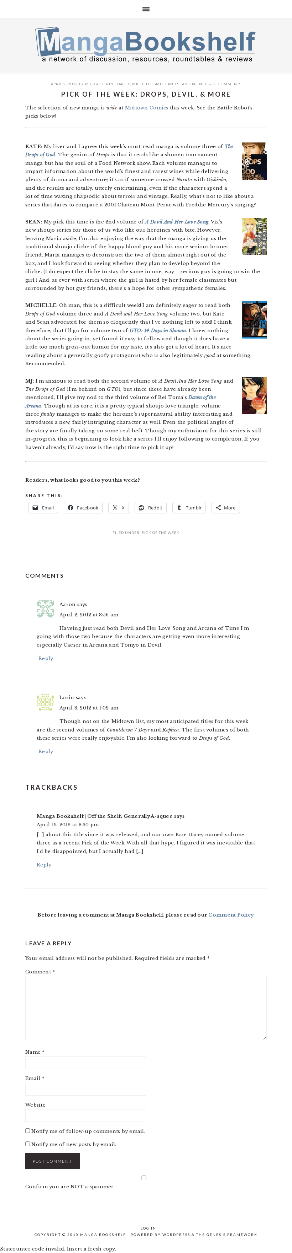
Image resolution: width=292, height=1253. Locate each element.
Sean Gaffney (192, 84)
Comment (40, 972)
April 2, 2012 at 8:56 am (88, 615)
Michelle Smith (149, 84)
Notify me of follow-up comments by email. (88, 1131)
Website (35, 1105)
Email (35, 1078)
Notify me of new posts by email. (73, 1144)
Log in (148, 1228)
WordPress (176, 1234)
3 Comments (227, 84)
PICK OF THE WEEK (160, 532)
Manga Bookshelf (146, 44)
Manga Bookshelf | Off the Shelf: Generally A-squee (105, 816)
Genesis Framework (232, 1234)
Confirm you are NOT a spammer (69, 1187)
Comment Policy (231, 915)
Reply (45, 658)
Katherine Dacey (111, 84)
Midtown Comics (146, 108)
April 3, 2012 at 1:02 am (88, 708)
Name (35, 1052)
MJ (88, 84)
